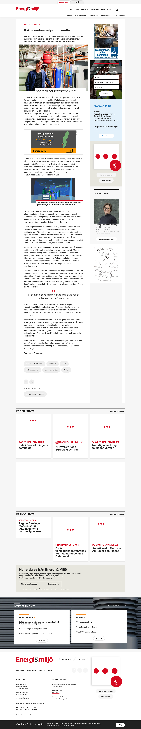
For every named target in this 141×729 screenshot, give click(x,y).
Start (71, 9)
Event (103, 9)
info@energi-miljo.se (23, 697)
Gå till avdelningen (117, 411)
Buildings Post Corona (34, 364)
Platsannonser (119, 15)
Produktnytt (95, 9)
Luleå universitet (32, 370)
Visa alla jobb (106, 136)
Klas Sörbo (55, 692)
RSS (85, 670)
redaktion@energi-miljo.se (61, 699)
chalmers (52, 364)
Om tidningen (93, 15)
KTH (64, 364)
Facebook (74, 670)
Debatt (77, 9)
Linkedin (79, 670)
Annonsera (105, 15)
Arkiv (109, 9)
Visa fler (42, 640)
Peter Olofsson (57, 686)
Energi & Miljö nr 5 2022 (35, 394)
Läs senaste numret (106, 175)
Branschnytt (85, 9)
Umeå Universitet (51, 370)
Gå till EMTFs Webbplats (117, 606)
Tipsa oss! (68, 15)
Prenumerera (80, 15)
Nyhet (66, 370)
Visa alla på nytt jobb (106, 239)
